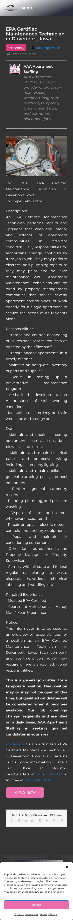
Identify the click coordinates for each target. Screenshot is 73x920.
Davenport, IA (48, 48)
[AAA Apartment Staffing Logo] (11, 6)
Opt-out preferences (26, 914)
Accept (36, 904)
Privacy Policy (48, 914)
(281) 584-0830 (49, 774)
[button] (67, 867)
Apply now (15, 744)
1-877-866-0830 (38, 780)
